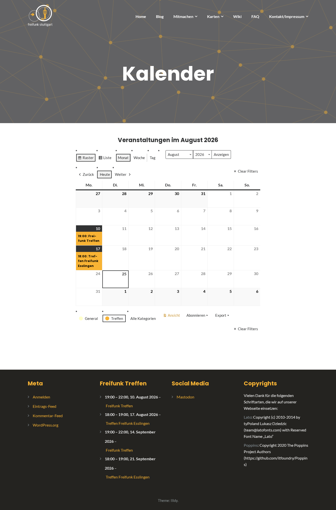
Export (220, 315)
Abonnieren (195, 315)
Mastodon (185, 397)
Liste (104, 158)
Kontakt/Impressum (286, 16)
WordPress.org (45, 425)
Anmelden (41, 397)
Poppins (251, 445)
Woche (139, 157)
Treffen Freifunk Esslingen (128, 423)
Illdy (174, 500)
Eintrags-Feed (44, 406)
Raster (86, 158)
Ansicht (172, 316)
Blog (160, 16)
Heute (105, 174)
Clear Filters (248, 171)
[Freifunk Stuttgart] (40, 15)
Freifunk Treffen (123, 383)
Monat (123, 157)
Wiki (237, 16)
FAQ (255, 16)
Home (141, 16)
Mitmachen (183, 16)
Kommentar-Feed (48, 415)
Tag (152, 157)
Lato (247, 417)
